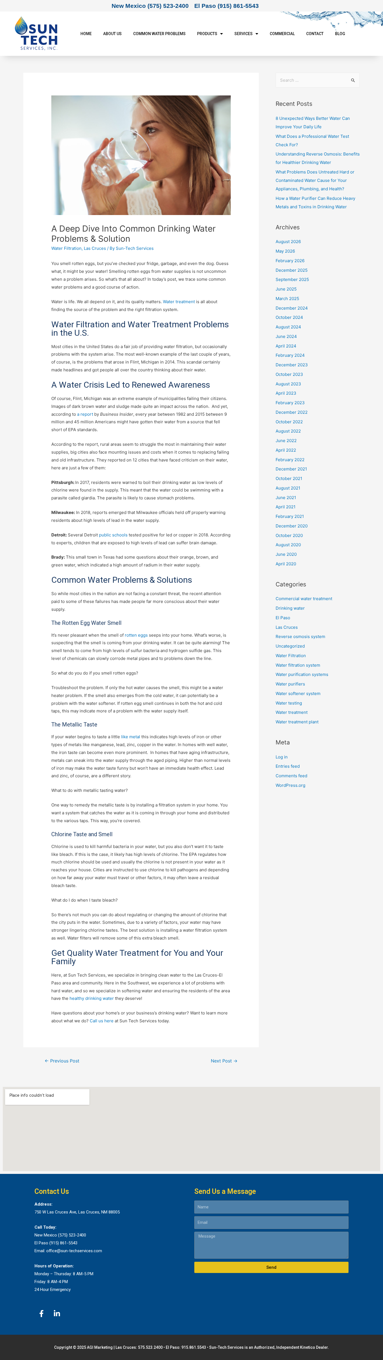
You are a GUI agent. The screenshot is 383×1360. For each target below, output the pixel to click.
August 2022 (288, 431)
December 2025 (292, 270)
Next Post (224, 1061)
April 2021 (286, 506)
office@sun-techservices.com (74, 1250)
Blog (340, 33)
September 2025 (292, 279)
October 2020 (289, 535)
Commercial (282, 33)
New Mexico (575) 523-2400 (150, 6)
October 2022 (289, 421)
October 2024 (289, 317)
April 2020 (286, 563)
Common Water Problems (159, 33)
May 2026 (285, 251)
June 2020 (286, 554)
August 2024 (288, 327)
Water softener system (298, 693)
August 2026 (288, 241)
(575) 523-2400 (72, 1235)
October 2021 (289, 478)
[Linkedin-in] (57, 1314)
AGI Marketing (100, 1347)
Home (86, 33)
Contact (315, 33)
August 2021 (288, 488)
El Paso (283, 617)
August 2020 (288, 544)
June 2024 (286, 336)
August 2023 (288, 384)
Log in (282, 757)
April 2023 (286, 393)
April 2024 (286, 346)
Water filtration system (298, 665)
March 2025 (287, 298)
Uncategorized (290, 646)
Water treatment (292, 712)
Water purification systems (302, 674)
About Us (112, 33)
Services (243, 33)
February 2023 (290, 402)
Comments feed (291, 775)
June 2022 (286, 440)
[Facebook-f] (41, 1314)
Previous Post (62, 1061)
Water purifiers (290, 684)
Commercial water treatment (304, 598)
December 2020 (292, 526)
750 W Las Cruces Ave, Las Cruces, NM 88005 (77, 1212)
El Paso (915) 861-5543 (226, 6)
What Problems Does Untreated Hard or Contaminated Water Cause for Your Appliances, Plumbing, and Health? (315, 180)
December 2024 (292, 308)
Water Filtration (66, 248)
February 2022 (290, 459)
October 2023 (289, 374)
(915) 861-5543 (63, 1242)
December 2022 (292, 412)
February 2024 (290, 355)
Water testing (289, 703)
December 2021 (291, 469)
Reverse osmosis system (300, 636)
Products (207, 33)
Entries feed (288, 766)
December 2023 (292, 364)
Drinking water (290, 608)
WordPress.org (290, 785)
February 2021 (290, 516)
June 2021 (286, 497)
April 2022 (286, 450)
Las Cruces (95, 248)
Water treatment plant (297, 721)
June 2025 (286, 289)
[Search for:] (318, 80)
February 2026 (290, 260)
